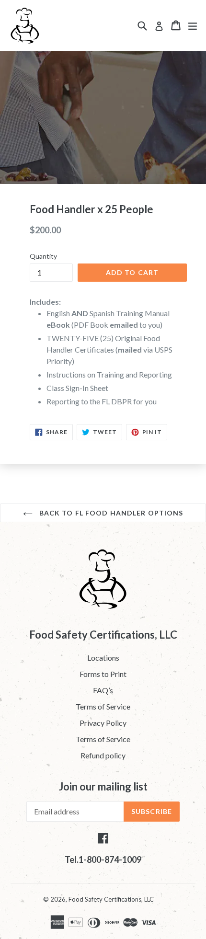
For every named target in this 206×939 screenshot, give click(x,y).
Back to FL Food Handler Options (110, 513)
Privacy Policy (103, 722)
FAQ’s (103, 690)
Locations (103, 657)
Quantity (43, 256)
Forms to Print (103, 673)
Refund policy (103, 755)
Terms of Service (103, 706)
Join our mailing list (103, 786)
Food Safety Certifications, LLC (111, 899)
